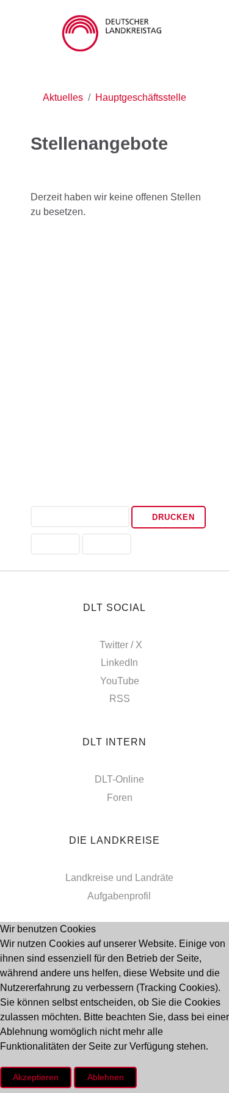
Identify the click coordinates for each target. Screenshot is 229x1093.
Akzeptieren (36, 1077)
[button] (80, 517)
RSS (119, 698)
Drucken (172, 517)
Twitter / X (121, 645)
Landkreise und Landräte (119, 877)
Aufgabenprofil (119, 896)
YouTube (119, 681)
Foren (120, 797)
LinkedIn (119, 662)
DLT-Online (119, 779)
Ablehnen (105, 1077)
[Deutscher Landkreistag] (114, 33)
